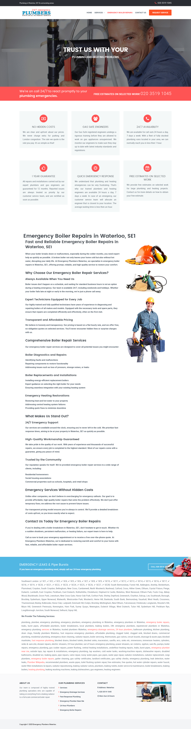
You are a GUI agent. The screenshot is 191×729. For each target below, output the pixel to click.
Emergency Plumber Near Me (72, 701)
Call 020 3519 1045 (160, 567)
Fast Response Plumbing (70, 696)
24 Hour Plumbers (67, 705)
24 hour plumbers (124, 629)
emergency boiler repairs (157, 622)
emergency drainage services (101, 629)
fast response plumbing (43, 640)
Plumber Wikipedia (36, 662)
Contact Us (140, 12)
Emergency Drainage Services (72, 692)
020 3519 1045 (165, 3)
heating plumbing (36, 669)
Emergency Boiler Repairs (120, 12)
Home (89, 12)
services (45, 629)
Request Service (160, 12)
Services (98, 12)
